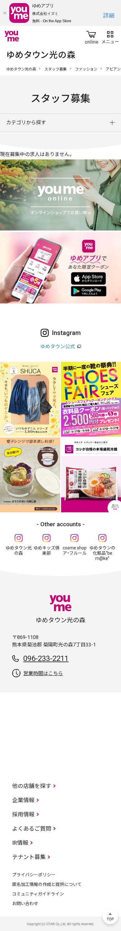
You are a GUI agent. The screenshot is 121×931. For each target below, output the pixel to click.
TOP (110, 916)
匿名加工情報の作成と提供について (47, 884)
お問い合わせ (25, 903)
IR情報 (20, 843)
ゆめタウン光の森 (21, 69)
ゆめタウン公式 (57, 346)
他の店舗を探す (31, 786)
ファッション (86, 69)
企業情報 (23, 800)
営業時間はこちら (43, 673)
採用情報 (23, 814)
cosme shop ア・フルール (75, 550)
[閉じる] (5, 13)
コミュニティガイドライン (38, 893)
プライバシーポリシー (34, 874)
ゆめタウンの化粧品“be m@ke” (102, 553)
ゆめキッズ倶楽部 (47, 550)
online (91, 36)
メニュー (110, 36)
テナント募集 (29, 857)
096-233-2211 (46, 658)
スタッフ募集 (55, 69)
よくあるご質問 (31, 828)
